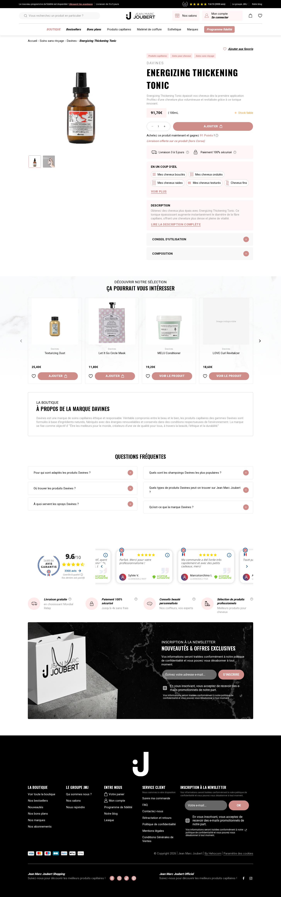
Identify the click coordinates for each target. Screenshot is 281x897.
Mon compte (117, 800)
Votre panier (116, 794)
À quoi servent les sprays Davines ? (56, 504)
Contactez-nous (152, 811)
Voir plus (159, 191)
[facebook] (112, 878)
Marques (192, 29)
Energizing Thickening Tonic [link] (97, 41)
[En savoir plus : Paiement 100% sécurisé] (136, 599)
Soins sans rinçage (52, 41)
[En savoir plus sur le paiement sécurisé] (234, 152)
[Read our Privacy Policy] (241, 695)
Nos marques (36, 820)
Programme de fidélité (118, 807)
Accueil (32, 41)
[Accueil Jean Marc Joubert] (140, 16)
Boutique (53, 29)
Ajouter (211, 126)
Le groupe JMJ (239, 4)
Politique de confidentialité (159, 824)
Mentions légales (153, 831)
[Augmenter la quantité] (164, 126)
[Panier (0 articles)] (250, 16)
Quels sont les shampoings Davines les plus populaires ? (185, 472)
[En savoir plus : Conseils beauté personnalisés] (193, 599)
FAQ (145, 805)
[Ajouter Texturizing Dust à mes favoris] (34, 376)
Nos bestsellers (38, 800)
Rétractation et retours (156, 818)
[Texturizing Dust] (55, 321)
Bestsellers (73, 29)
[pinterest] (134, 878)
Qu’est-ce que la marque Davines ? (171, 507)
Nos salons (73, 800)
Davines (72, 41)
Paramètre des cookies (238, 853)
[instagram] (119, 878)
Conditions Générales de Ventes (157, 839)
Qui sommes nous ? (79, 794)
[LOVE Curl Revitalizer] (226, 321)
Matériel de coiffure (149, 29)
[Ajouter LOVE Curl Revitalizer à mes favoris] (205, 376)
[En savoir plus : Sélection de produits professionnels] (251, 599)
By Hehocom (213, 853)
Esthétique (174, 29)
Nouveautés (35, 807)
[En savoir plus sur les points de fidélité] (216, 135)
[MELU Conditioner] (169, 321)
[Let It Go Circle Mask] (112, 321)
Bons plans (94, 29)
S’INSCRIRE (231, 674)
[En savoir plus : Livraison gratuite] (69, 599)
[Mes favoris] (260, 16)
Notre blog (257, 4)
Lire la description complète (176, 224)
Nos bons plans (38, 813)
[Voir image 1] (35, 161)
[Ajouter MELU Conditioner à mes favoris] (148, 376)
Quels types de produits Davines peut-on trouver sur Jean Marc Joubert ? (194, 490)
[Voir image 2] (49, 161)
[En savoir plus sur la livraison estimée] (187, 152)
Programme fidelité (219, 29)
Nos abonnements (40, 826)
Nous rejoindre (75, 807)
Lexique (109, 820)
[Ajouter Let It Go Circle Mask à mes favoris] (91, 376)
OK (239, 805)
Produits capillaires (119, 29)
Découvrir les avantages (81, 4)
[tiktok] (126, 878)
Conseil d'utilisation (169, 239)
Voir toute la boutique (41, 794)
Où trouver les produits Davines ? (55, 488)
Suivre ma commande (156, 798)
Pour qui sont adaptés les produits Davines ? (62, 472)
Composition (162, 253)
